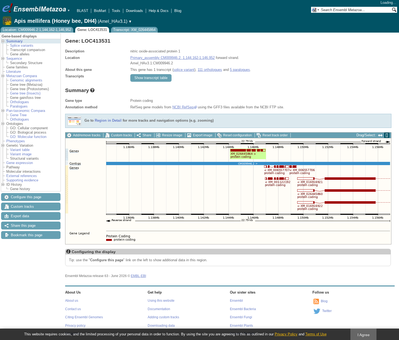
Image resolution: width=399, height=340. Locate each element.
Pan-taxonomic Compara (25, 111)
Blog (177, 11)
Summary (14, 41)
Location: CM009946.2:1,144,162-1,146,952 (37, 30)
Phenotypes (15, 141)
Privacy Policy (286, 334)
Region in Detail (108, 121)
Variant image (20, 154)
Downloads (134, 11)
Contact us (73, 309)
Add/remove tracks (86, 135)
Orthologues (19, 102)
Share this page (23, 225)
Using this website (161, 300)
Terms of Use (316, 334)
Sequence (14, 58)
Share (146, 135)
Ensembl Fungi (241, 317)
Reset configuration (237, 135)
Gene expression (19, 163)
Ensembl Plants (241, 325)
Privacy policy (75, 325)
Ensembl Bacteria (243, 309)
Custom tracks (22, 206)
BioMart (100, 11)
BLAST (82, 11)
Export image (203, 135)
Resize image (172, 135)
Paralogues (19, 106)
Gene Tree (18, 115)
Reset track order (275, 135)
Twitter (327, 311)
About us (71, 300)
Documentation (159, 309)
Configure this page (26, 197)
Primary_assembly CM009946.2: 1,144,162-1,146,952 (172, 58)
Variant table (20, 150)
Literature (13, 72)
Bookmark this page (26, 235)
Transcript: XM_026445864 (134, 30)
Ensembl (236, 300)
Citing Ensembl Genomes (84, 317)
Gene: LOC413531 (92, 30)
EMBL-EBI (138, 276)
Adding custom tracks (163, 317)
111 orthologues (210, 70)
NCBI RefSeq (183, 107)
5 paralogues (240, 70)
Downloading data (161, 325)
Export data (20, 216)
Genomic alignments (26, 80)
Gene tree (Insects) (25, 93)
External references (21, 176)
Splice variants (21, 45)
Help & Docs (159, 11)
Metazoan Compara (21, 76)
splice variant (183, 70)
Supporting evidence (22, 180)
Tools (116, 11)
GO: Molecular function (28, 137)
